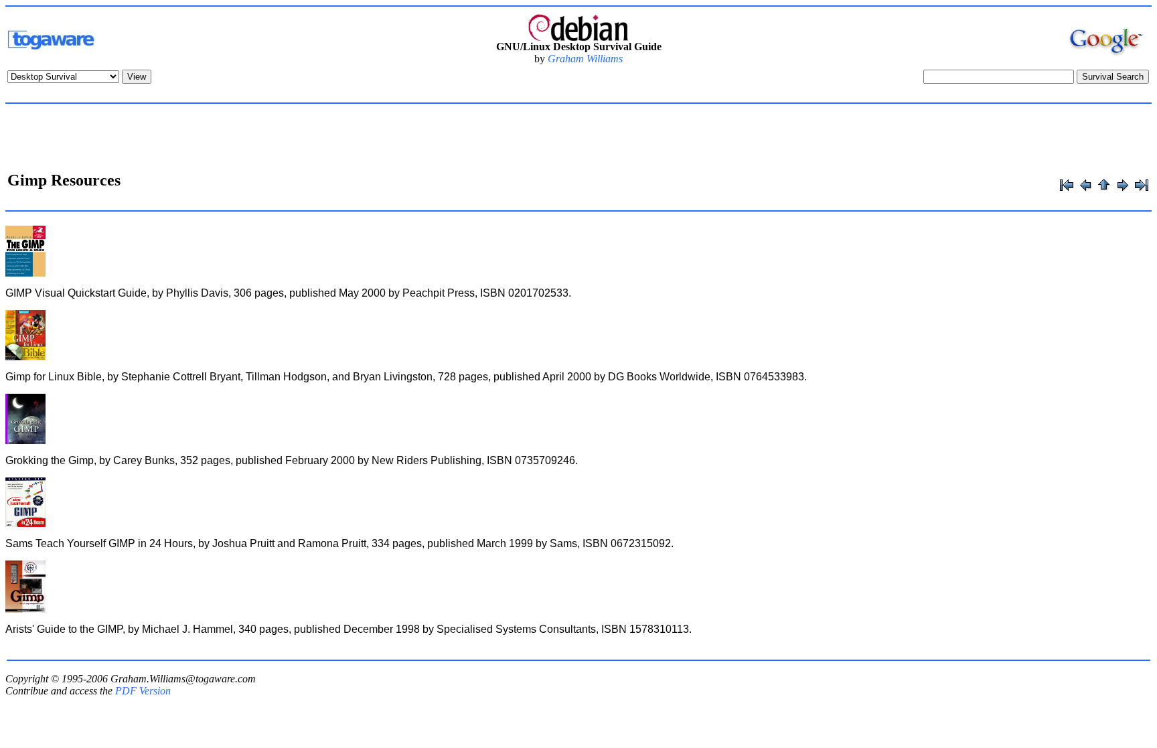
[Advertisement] (578, 139)
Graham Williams (585, 58)
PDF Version (143, 690)
